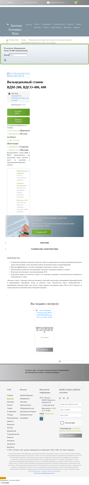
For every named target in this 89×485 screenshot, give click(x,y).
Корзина (76, 27)
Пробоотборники (26, 395)
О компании (46, 24)
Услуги (36, 24)
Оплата (46, 27)
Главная (10, 395)
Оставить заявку (18, 112)
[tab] (44, 243)
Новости (70, 24)
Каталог (10, 398)
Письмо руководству (11, 429)
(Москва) (17, 150)
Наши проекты (56, 27)
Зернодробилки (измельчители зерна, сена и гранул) (20, 98)
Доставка (37, 27)
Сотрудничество (59, 24)
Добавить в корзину (18, 120)
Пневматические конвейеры (26, 416)
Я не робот (5, 483)
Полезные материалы (11, 442)
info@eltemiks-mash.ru (56, 2)
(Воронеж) (18, 130)
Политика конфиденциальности (44, 473)
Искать (6, 55)
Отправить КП (41, 232)
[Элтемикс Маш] (15, 29)
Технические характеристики (44, 249)
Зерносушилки (25, 405)
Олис (24, 105)
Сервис (78, 24)
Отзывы (10, 415)
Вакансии (10, 424)
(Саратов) (17, 146)
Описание (44, 243)
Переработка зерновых (25, 400)
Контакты (67, 27)
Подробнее (44, 349)
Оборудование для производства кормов (28, 409)
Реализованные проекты (12, 419)
